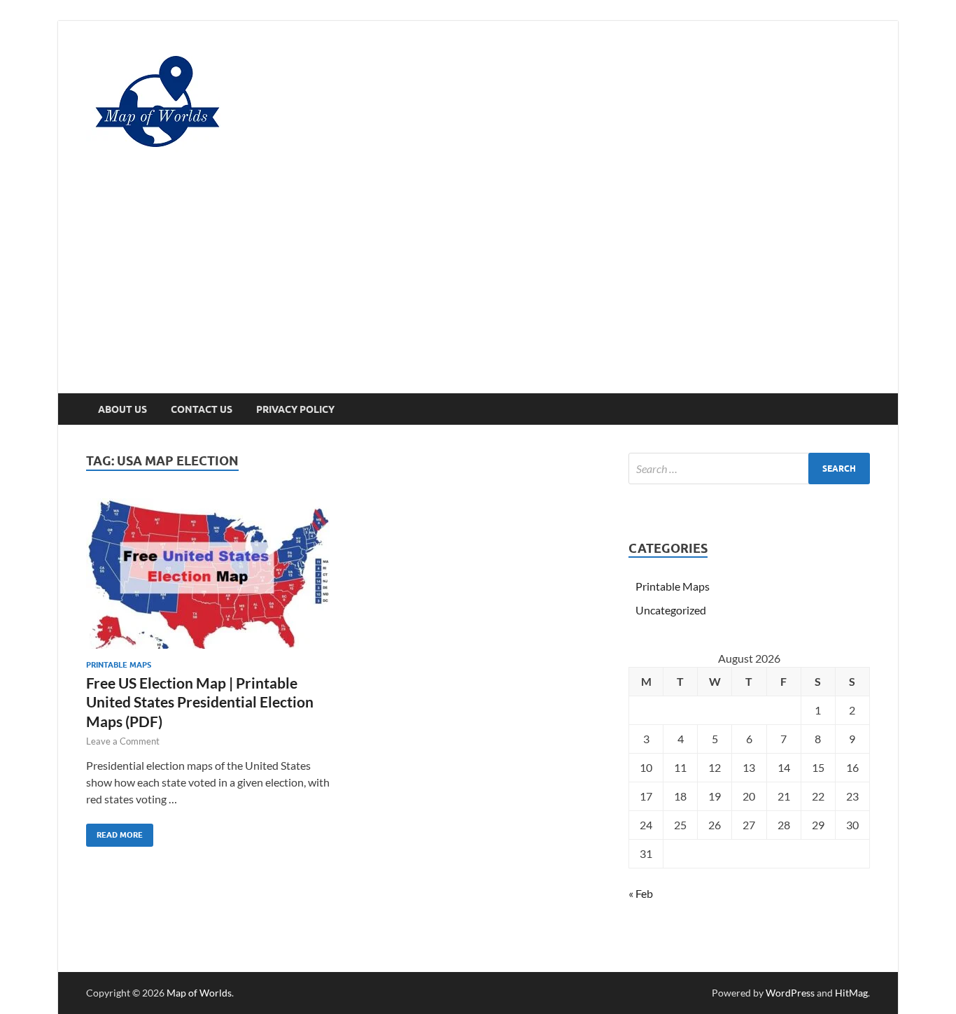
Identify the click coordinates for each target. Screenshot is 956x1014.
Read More (114, 832)
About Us (122, 409)
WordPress (790, 993)
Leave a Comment (123, 741)
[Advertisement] (478, 288)
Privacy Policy (295, 409)
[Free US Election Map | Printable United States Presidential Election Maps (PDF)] (208, 573)
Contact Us (201, 409)
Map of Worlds (199, 993)
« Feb (640, 893)
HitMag (851, 993)
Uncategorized (670, 610)
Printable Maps (118, 665)
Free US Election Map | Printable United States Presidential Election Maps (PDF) (200, 702)
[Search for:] (749, 468)
